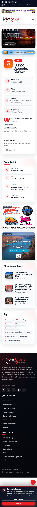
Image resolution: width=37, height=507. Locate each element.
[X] (9, 2)
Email (10, 150)
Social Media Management (12, 457)
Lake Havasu (20, 324)
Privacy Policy (8, 438)
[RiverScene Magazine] (11, 19)
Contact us (7, 401)
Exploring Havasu (9, 416)
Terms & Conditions (10, 441)
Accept (18, 504)
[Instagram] (6, 2)
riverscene (23, 336)
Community (7, 420)
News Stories (7, 405)
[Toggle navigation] (32, 19)
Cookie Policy (8, 449)
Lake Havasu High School (14, 332)
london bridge (11, 336)
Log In (5, 460)
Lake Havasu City (12, 328)
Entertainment (8, 412)
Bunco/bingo (10, 44)
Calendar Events (9, 408)
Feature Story (21, 320)
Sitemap (6, 427)
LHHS (28, 332)
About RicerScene (9, 424)
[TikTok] (15, 2)
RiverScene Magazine (13, 340)
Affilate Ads (7, 453)
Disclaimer (7, 445)
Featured (9, 320)
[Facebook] (3, 2)
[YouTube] (12, 2)
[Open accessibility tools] (33, 482)
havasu (9, 324)
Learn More (18, 499)
